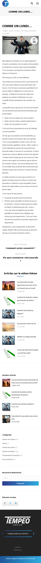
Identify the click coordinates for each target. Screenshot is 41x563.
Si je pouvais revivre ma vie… (27, 323)
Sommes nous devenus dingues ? (25, 312)
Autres (4, 443)
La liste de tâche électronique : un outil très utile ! (27, 351)
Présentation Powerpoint (10, 455)
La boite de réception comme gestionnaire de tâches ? (27, 298)
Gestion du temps (14, 31)
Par (28, 31)
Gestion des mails (8, 447)
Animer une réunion (8, 439)
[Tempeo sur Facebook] (4, 503)
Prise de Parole (7, 459)
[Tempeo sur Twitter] (10, 503)
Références (18, 550)
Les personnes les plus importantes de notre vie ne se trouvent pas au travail (27, 285)
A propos (18, 547)
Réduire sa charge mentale (26, 337)
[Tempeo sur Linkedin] (15, 503)
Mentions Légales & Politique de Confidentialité (20, 559)
